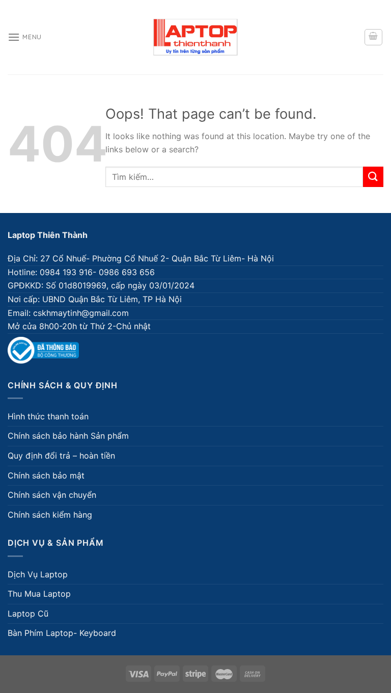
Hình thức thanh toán (48, 416)
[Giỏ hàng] (374, 37)
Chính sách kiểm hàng (50, 515)
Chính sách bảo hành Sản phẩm (68, 436)
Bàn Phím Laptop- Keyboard (62, 633)
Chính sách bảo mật (46, 475)
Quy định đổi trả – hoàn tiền (61, 455)
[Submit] (373, 176)
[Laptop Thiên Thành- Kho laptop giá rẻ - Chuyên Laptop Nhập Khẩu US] (195, 37)
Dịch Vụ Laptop (38, 574)
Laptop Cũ (28, 613)
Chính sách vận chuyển (52, 495)
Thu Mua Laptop (39, 594)
